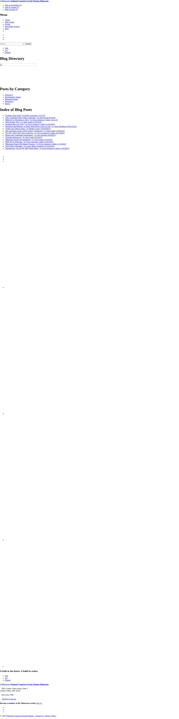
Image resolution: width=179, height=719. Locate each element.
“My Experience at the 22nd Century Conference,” (35, 131)
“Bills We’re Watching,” (29, 142)
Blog (7, 29)
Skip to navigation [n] (13, 5)
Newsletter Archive (12, 27)
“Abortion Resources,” (23, 137)
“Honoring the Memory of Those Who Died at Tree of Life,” (41, 126)
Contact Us (39, 716)
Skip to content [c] (12, 7)
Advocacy (9, 95)
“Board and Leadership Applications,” (30, 135)
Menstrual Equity (11, 99)
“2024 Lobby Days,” (23, 122)
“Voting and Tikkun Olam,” (28, 129)
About (7, 20)
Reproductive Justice (13, 97)
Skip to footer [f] (11, 10)
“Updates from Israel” (25, 115)
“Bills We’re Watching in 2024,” (31, 120)
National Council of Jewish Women (20, 716)
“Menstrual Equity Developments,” (28, 140)
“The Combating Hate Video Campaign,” (30, 118)
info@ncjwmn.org (9, 699)
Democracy (9, 101)
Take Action (9, 22)
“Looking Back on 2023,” (30, 124)
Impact (7, 104)
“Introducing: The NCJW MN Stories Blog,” (37, 148)
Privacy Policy (50, 716)
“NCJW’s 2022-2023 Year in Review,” (35, 133)
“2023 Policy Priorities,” (29, 146)
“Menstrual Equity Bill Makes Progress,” (35, 144)
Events (7, 24)
